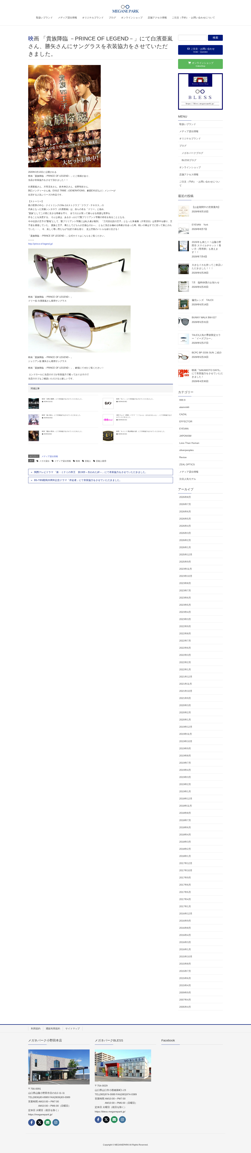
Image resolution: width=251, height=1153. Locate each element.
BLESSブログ (189, 160)
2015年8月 (185, 963)
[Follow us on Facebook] (31, 1122)
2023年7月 (185, 590)
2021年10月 (185, 691)
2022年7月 (185, 640)
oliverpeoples (186, 450)
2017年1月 (185, 906)
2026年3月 (185, 533)
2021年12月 (185, 676)
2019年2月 (185, 784)
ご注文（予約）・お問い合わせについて (199, 183)
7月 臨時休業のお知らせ (205, 282)
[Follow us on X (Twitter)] (39, 1122)
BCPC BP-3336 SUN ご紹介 (207, 352)
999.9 (182, 400)
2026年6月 (185, 511)
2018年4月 (185, 834)
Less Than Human (189, 443)
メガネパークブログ (192, 153)
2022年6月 (185, 647)
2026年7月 (185, 504)
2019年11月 (185, 734)
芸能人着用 (101, 461)
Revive (183, 457)
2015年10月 (185, 956)
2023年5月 (185, 604)
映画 (78, 461)
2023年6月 (185, 597)
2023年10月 (185, 576)
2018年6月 (185, 827)
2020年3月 (185, 705)
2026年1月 (185, 547)
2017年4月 (185, 899)
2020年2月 (185, 712)
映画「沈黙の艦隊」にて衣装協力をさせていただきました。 (62, 399)
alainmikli (184, 407)
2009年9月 (185, 992)
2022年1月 (185, 669)
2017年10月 (185, 870)
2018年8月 (185, 813)
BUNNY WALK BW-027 (204, 317)
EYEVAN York (200, 224)
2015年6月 (185, 978)
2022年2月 (185, 662)
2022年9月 (185, 626)
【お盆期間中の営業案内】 (206, 207)
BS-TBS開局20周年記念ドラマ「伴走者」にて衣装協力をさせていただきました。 (78, 480)
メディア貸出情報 (49, 456)
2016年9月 (185, 920)
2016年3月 (185, 942)
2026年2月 (185, 540)
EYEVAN (184, 428)
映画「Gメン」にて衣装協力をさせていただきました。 (135, 399)
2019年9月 (185, 748)
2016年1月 (185, 949)
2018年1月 (185, 856)
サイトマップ (72, 1028)
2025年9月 (185, 561)
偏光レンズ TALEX (204, 300)
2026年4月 (185, 525)
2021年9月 (185, 698)
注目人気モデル (187, 479)
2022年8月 (185, 633)
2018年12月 (185, 798)
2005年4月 (185, 1006)
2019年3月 (185, 777)
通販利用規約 (53, 1028)
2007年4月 (185, 999)
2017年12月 (185, 863)
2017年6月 (185, 884)
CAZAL (183, 414)
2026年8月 (185, 497)
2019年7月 (185, 762)
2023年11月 (185, 568)
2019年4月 (185, 770)
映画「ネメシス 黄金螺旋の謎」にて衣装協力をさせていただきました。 (141, 431)
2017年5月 (185, 892)
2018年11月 (185, 805)
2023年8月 (185, 583)
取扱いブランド (187, 124)
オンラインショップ (190, 167)
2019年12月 (185, 726)
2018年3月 (185, 841)
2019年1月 (185, 791)
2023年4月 (185, 612)
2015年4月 (185, 985)
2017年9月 (185, 877)
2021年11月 (185, 683)
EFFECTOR (185, 421)
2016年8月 (185, 927)
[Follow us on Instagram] (55, 1122)
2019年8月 (185, 755)
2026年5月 (185, 518)
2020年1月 (185, 719)
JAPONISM (185, 435)
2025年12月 (185, 554)
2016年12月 (185, 913)
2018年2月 (185, 849)
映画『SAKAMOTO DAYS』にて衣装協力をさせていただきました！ (207, 373)
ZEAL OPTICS (187, 464)
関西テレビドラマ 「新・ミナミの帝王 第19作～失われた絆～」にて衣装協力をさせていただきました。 (91, 472)
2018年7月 (185, 820)
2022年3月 (185, 655)
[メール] (47, 1122)
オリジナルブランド (190, 138)
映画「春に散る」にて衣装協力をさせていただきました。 (62, 415)
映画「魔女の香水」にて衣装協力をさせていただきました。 (62, 431)
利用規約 (35, 1028)
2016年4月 (185, 935)
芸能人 (88, 461)
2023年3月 (185, 619)
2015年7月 (185, 971)
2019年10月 (185, 741)
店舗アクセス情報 (188, 174)
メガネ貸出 (44, 461)
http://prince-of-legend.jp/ (40, 244)
